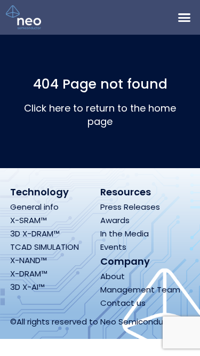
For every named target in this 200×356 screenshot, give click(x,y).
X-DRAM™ (28, 273)
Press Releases (130, 206)
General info (34, 206)
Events (113, 246)
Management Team (140, 289)
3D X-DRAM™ (35, 233)
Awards (115, 220)
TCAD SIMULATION (44, 246)
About (112, 276)
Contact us (123, 302)
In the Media (124, 233)
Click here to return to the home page (100, 114)
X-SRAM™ (28, 220)
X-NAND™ (28, 260)
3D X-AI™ (27, 286)
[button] (184, 17)
